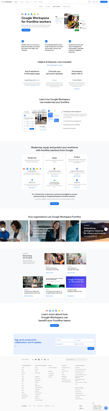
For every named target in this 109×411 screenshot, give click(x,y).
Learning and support (80, 365)
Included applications (26, 365)
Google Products (47, 405)
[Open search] (89, 2)
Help (53, 405)
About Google (39, 405)
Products (21, 1)
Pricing (35, 1)
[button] (106, 408)
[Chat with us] (106, 408)
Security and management (41, 365)
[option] (41, 6)
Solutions (16, 1)
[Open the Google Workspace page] (6, 2)
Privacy (30, 405)
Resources (41, 1)
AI (31, 1)
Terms (34, 405)
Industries (27, 1)
